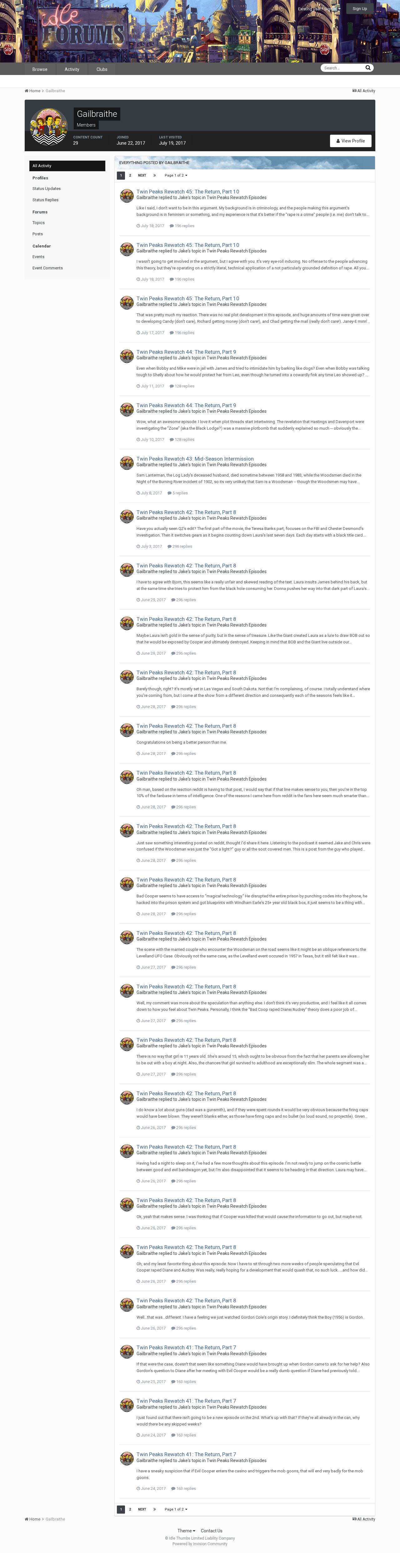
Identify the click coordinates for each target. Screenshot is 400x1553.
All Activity (41, 165)
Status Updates (46, 188)
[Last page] (154, 176)
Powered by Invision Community (200, 1544)
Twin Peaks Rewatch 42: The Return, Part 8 (186, 512)
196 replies (184, 225)
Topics (38, 222)
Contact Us (211, 1530)
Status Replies (45, 199)
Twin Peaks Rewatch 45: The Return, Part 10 (188, 191)
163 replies (185, 1381)
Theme (185, 1530)
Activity (72, 69)
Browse (40, 69)
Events (38, 256)
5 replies (180, 493)
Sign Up (360, 8)
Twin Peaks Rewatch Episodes (237, 197)
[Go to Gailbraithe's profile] (127, 196)
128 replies (184, 386)
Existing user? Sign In (318, 9)
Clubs (102, 69)
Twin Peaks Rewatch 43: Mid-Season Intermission (195, 459)
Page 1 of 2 (175, 175)
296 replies (182, 546)
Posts (37, 234)
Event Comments (47, 268)
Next (142, 175)
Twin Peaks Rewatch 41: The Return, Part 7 (186, 1347)
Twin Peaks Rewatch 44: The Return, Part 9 (186, 352)
